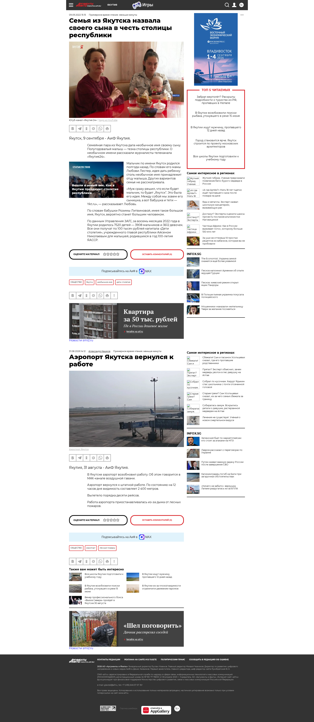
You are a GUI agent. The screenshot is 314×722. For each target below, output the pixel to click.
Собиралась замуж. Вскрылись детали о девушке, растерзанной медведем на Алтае (221, 408)
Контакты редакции (108, 659)
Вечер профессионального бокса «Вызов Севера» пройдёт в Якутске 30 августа (104, 600)
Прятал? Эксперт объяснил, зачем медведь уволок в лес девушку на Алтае (221, 372)
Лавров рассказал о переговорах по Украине (221, 451)
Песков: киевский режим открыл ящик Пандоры (220, 283)
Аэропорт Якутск (79, 449)
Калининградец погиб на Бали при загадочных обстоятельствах (221, 475)
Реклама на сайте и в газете (140, 659)
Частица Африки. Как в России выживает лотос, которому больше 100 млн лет (222, 229)
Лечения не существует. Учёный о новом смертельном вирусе (221, 419)
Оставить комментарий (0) (157, 254)
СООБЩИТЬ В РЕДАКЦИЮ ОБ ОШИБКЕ (209, 659)
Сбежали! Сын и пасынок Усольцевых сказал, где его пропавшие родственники (223, 360)
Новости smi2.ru (81, 340)
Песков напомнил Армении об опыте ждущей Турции (222, 271)
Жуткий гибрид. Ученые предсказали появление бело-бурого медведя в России (223, 181)
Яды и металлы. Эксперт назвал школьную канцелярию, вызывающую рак (220, 205)
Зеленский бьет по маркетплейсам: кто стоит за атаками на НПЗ (221, 439)
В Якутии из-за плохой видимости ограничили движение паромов (161, 587)
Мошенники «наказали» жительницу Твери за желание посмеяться (222, 307)
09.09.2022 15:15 (77, 14)
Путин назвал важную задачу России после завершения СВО (222, 463)
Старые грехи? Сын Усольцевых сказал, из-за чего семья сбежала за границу (222, 396)
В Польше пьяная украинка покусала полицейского (222, 295)
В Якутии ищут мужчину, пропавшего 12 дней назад (216, 129)
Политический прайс (173, 659)
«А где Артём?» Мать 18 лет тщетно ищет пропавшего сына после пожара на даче (222, 193)
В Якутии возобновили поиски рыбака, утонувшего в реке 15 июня (216, 114)
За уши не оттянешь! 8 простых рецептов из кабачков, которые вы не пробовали (223, 240)
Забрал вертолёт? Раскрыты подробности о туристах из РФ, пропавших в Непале (216, 100)
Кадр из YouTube (108, 120)
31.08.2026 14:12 (77, 351)
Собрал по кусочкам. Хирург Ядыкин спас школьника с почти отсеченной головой (223, 384)
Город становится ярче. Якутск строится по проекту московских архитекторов (216, 143)
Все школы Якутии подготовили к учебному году (216, 158)
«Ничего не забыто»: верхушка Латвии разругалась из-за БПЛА (219, 487)
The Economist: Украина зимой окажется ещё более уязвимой (218, 259)
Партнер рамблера (128, 708)
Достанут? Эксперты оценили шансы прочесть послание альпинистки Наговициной (223, 217)
